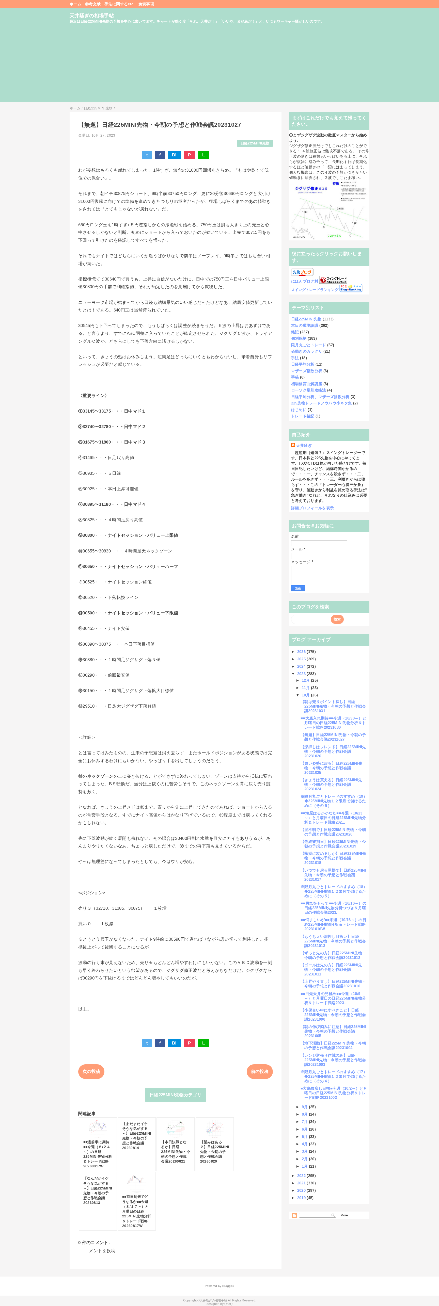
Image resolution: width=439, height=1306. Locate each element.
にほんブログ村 (304, 281)
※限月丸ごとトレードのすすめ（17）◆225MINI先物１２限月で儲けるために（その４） (334, 1076)
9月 (305, 1107)
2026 (302, 651)
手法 (295, 358)
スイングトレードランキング (314, 290)
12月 (306, 680)
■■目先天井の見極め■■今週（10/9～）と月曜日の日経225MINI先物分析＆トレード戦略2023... (333, 998)
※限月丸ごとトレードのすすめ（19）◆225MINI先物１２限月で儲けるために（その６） (334, 801)
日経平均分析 (303, 364)
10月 (306, 695)
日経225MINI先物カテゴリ (175, 1094)
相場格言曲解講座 (306, 384)
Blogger (227, 1285)
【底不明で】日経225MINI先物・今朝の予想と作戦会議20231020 (333, 831)
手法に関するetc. (119, 4)
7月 (305, 1121)
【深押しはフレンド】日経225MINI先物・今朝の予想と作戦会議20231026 (333, 751)
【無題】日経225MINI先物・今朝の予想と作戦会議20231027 (333, 736)
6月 (305, 1129)
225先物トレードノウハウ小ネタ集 (321, 403)
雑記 (295, 332)
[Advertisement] (219, 66)
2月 (305, 1159)
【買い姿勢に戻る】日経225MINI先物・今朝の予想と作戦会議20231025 (331, 768)
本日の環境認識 (304, 325)
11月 (306, 687)
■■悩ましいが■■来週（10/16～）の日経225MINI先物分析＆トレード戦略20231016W (333, 924)
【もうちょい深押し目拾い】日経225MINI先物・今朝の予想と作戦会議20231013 (333, 941)
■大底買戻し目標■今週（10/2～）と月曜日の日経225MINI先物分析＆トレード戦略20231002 (334, 1093)
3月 (305, 1151)
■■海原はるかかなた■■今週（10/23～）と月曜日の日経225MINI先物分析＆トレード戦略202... (333, 817)
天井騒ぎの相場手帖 (92, 15)
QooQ (228, 1304)
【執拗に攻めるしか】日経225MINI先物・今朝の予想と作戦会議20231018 (333, 858)
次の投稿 (91, 1071)
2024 (302, 666)
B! (174, 155)
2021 (302, 1183)
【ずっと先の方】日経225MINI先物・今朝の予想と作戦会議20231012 (333, 955)
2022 (302, 1175)
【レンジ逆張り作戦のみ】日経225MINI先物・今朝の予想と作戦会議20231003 (333, 1060)
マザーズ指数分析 (306, 371)
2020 (302, 1190)
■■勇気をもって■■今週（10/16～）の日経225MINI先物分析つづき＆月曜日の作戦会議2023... (333, 908)
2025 (302, 659)
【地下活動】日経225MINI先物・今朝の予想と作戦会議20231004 (333, 1045)
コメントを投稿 (100, 1250)
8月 (305, 1114)
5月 (305, 1136)
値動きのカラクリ (306, 351)
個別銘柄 (299, 338)
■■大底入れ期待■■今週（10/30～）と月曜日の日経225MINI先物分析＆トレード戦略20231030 (333, 722)
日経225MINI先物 (255, 143)
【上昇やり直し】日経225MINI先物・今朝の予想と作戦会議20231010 (333, 983)
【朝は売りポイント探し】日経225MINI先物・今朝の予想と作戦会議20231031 (333, 706)
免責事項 (146, 4)
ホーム (75, 4)
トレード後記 (303, 416)
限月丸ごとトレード (308, 345)
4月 (305, 1144)
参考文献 (93, 4)
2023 (302, 674)
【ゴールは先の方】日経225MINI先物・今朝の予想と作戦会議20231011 (331, 969)
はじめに (299, 409)
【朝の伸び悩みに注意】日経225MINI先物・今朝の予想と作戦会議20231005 (333, 1031)
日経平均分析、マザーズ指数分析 (320, 397)
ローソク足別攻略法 (308, 390)
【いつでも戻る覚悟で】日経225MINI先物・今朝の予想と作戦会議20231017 (333, 874)
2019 (302, 1198)
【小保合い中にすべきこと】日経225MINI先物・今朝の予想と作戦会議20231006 (333, 1014)
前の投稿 (260, 1071)
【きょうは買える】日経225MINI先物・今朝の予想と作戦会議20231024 (331, 784)
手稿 (295, 377)
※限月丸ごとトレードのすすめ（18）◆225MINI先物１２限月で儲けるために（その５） (334, 891)
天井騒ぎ (304, 445)
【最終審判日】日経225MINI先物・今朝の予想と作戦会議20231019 (333, 843)
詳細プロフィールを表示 (312, 508)
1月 (305, 1166)
